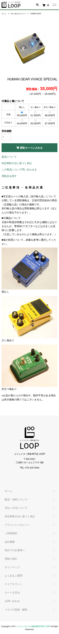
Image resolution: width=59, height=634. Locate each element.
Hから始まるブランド (18, 13)
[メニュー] (54, 4)
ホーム (4, 13)
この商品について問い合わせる (19, 169)
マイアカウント (13, 584)
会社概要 (10, 541)
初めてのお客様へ (15, 550)
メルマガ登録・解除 (16, 609)
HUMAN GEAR (35, 13)
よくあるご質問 (13, 575)
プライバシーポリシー (17, 525)
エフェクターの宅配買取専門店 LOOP (34, 626)
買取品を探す (9, 176)
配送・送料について (16, 499)
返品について (9, 156)
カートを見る (12, 592)
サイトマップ (12, 567)
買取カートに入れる (31, 147)
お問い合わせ (12, 601)
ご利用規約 (11, 533)
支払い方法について (16, 508)
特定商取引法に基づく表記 (17, 163)
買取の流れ (11, 558)
